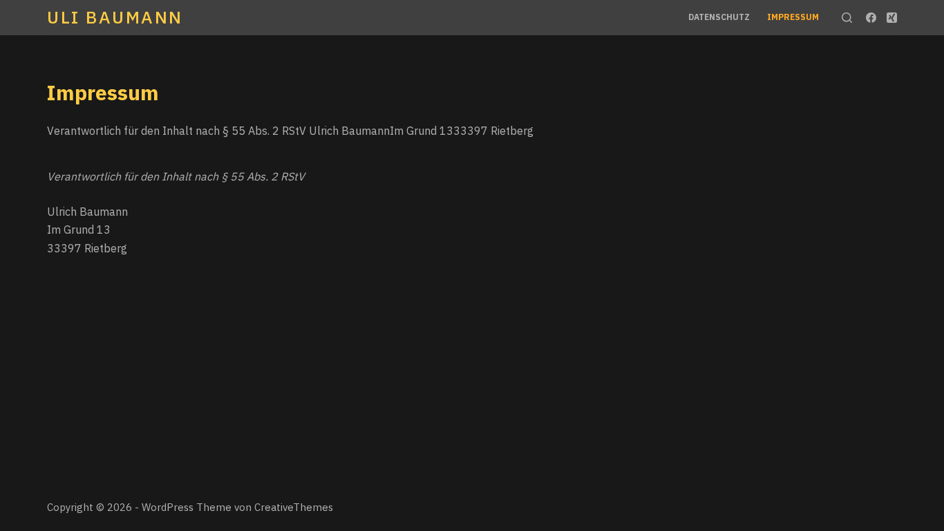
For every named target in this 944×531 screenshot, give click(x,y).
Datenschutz (719, 17)
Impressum (793, 17)
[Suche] (847, 17)
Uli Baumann (115, 17)
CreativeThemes (293, 507)
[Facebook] (871, 17)
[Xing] (892, 17)
